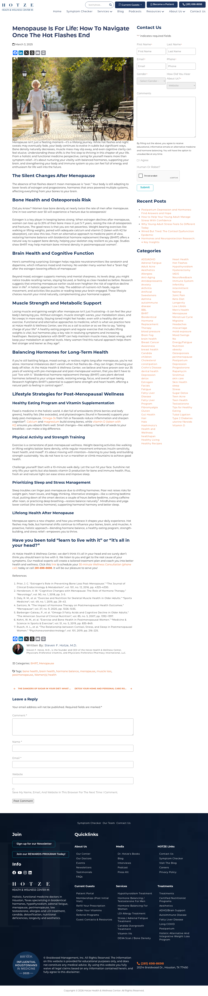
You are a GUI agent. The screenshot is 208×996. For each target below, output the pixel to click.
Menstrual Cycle (182, 317)
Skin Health (179, 382)
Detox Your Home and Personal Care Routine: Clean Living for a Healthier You (104, 688)
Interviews (124, 863)
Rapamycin (179, 371)
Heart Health (180, 259)
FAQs (79, 876)
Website (17, 774)
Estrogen (147, 382)
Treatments (166, 893)
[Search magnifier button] (110, 5)
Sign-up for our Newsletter (34, 844)
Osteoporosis (180, 353)
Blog (120, 11)
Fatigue (146, 389)
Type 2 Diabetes (182, 418)
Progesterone (181, 367)
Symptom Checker (80, 11)
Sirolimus (178, 375)
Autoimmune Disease (173, 915)
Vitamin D (178, 425)
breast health (149, 349)
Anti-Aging (148, 277)
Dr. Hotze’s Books (129, 854)
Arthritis (146, 288)
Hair (143, 418)
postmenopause (22, 674)
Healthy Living (150, 440)
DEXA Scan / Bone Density (134, 938)
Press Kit (123, 872)
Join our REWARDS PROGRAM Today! (40, 854)
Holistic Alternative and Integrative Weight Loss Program (174, 936)
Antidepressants (151, 281)
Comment (19, 715)
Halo (144, 421)
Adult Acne (148, 266)
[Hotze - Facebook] (14, 869)
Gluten (145, 411)
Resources (154, 11)
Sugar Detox (180, 393)
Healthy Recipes (151, 443)
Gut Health (148, 414)
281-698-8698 (43, 568)
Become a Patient (163, 4)
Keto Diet (178, 299)
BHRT (34, 663)
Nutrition (178, 346)
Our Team (109, 823)
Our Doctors (84, 858)
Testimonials (84, 872)
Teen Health (180, 400)
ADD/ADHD (148, 259)
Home (57, 11)
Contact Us (198, 11)
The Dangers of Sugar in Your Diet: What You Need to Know (44, 688)
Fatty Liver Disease (171, 919)
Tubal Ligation (181, 414)
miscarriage (179, 328)
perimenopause (182, 357)
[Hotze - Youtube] (20, 869)
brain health (47, 671)
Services (103, 11)
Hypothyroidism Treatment (135, 893)
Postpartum (166, 928)
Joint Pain (178, 295)
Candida (146, 353)
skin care (178, 378)
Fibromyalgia (149, 407)
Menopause (46, 663)
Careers (164, 867)
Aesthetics (148, 270)
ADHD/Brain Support (172, 910)
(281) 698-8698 (193, 4)
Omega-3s (49, 418)
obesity (177, 349)
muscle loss (104, 671)
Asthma (146, 299)
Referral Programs (87, 915)
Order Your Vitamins (89, 910)
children (146, 357)
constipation (149, 364)
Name (17, 741)
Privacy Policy (168, 872)
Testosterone (180, 403)
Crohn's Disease (151, 367)
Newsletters (84, 867)
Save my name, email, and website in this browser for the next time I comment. (65, 792)
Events (80, 863)
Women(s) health (45, 674)
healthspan (148, 436)
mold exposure (181, 331)
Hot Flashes (179, 263)
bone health (30, 671)
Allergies (146, 273)
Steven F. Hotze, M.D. (61, 645)
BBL (143, 310)
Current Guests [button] (130, 5)
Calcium (32, 421)
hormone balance (67, 671)
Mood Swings (180, 335)
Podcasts (135, 11)
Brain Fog (147, 335)
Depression (148, 375)
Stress (176, 389)
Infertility (178, 284)
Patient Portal (85, 893)
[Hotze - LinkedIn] (30, 869)
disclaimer (73, 972)
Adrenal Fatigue (151, 263)
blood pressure (150, 331)
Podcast (123, 867)
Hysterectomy (181, 270)
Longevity (178, 302)
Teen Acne (179, 396)
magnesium (51, 421)
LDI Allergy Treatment (132, 913)
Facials (145, 385)
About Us (176, 11)
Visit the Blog (168, 863)
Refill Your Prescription (90, 905)
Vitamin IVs (125, 933)
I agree (143, 160)
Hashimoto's (149, 425)
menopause (87, 671)
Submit (145, 187)
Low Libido (179, 306)
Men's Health (180, 310)
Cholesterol (148, 360)
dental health (149, 371)
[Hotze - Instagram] (25, 869)
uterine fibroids (182, 421)
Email (16, 758)
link (54, 564)
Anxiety (146, 284)
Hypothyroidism (182, 266)
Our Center (83, 854)
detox (145, 378)
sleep (175, 385)
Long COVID (167, 924)
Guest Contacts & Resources (94, 919)
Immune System (183, 281)
